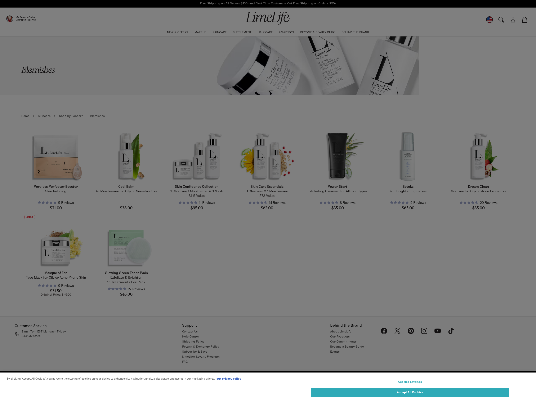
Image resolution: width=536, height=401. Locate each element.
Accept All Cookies (410, 392)
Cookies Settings (410, 381)
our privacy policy (228, 378)
